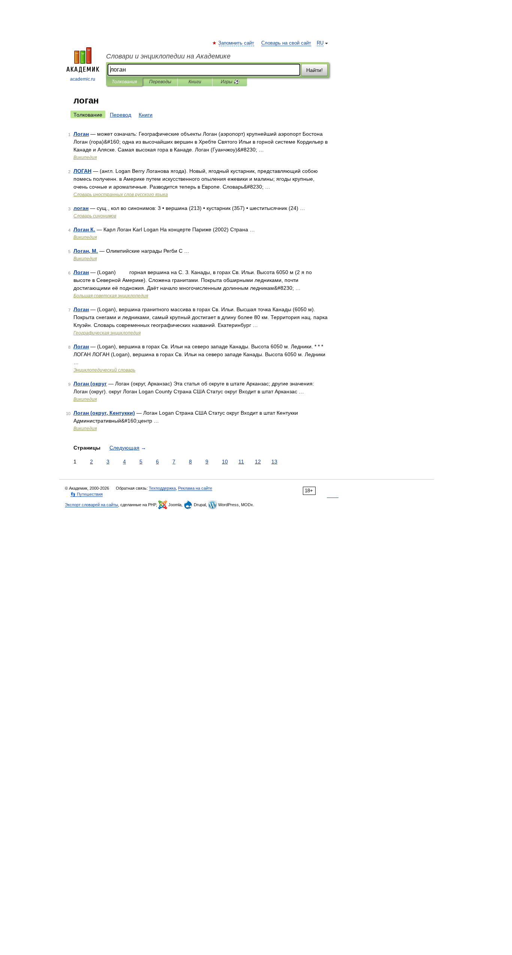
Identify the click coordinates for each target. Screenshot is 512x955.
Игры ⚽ (230, 81)
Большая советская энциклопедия (110, 295)
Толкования (124, 81)
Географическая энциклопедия (107, 333)
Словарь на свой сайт (286, 43)
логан (80, 208)
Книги (195, 81)
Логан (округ (90, 384)
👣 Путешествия (86, 494)
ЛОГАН (82, 171)
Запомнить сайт (236, 43)
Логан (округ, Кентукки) (104, 413)
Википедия (85, 157)
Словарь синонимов (94, 216)
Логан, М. (85, 251)
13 (274, 462)
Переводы (160, 81)
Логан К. (84, 229)
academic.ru (82, 79)
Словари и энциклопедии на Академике (168, 56)
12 (258, 462)
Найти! (314, 70)
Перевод (120, 115)
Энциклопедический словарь (104, 370)
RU (320, 43)
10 (225, 462)
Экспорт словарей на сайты (91, 504)
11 (241, 462)
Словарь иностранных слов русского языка (120, 194)
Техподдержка (162, 488)
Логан (81, 134)
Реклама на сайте (195, 488)
